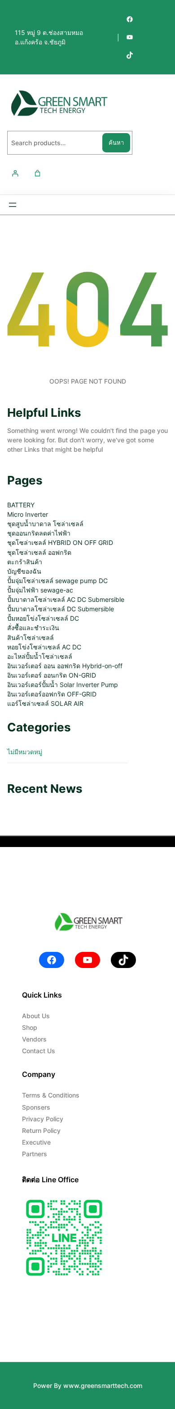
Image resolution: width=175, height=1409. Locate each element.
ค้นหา (116, 142)
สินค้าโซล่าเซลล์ (30, 637)
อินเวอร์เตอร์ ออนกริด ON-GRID (51, 675)
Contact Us (38, 1051)
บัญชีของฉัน (24, 571)
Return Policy (41, 1130)
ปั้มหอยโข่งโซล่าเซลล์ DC (43, 618)
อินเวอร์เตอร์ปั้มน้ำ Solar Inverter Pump (62, 684)
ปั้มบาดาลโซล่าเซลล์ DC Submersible (60, 609)
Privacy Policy (42, 1119)
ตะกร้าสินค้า (24, 562)
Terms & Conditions (50, 1095)
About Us (36, 1016)
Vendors (34, 1039)
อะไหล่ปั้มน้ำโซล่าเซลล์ (39, 656)
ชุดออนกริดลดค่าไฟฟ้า (38, 533)
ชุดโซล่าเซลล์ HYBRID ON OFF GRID (60, 542)
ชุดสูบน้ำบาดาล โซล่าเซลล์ (45, 523)
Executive (36, 1142)
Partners (34, 1154)
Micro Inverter (27, 514)
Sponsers (36, 1107)
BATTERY (21, 505)
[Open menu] (12, 204)
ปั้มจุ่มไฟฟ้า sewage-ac (40, 590)
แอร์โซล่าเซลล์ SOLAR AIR (45, 703)
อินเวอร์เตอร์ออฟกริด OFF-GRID (51, 694)
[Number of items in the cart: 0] (37, 173)
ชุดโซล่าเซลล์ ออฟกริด (39, 552)
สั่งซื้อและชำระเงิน (33, 627)
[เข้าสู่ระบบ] (15, 173)
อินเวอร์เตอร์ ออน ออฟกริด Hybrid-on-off (64, 666)
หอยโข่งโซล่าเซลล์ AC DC (44, 647)
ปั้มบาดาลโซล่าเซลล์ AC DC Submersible (65, 599)
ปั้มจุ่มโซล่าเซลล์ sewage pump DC (57, 580)
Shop (29, 1027)
